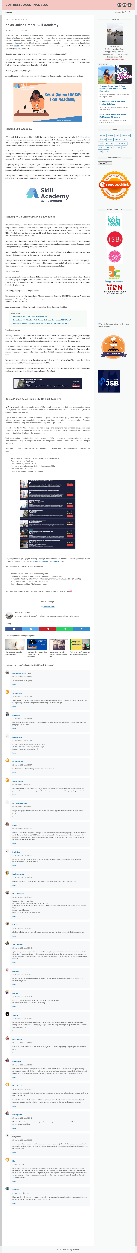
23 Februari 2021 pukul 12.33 (22, 1043)
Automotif (102, 135)
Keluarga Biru (17, 1115)
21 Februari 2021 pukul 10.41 (22, 719)
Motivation (109, 143)
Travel (106, 151)
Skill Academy (84, 137)
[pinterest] (47, 629)
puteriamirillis (17, 1039)
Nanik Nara (16, 852)
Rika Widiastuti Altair (19, 803)
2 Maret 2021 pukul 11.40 (20, 1193)
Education (102, 139)
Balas (14, 684)
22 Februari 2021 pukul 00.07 (22, 765)
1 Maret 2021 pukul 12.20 (20, 1164)
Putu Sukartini (17, 737)
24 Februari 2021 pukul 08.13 (22, 1089)
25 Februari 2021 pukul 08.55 (22, 1140)
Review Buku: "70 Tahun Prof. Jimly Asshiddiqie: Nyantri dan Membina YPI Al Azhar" (42, 320)
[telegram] (81, 629)
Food (124, 139)
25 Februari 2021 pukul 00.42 (22, 1118)
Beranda (8, 12)
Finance (117, 139)
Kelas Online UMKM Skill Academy (46, 561)
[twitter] (30, 629)
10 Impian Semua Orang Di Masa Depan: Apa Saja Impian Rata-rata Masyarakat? (112, 88)
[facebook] (13, 629)
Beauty (110, 135)
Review (117, 147)
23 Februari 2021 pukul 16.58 (22, 1065)
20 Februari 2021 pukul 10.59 (22, 677)
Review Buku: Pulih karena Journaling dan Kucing (30, 316)
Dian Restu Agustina (19, 673)
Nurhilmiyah (16, 1061)
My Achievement (121, 143)
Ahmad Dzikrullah (18, 781)
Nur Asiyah (16, 715)
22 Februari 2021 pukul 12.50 (22, 807)
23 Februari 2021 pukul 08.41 (22, 948)
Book (117, 135)
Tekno (124, 147)
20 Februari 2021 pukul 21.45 (22, 696)
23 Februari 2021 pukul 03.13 (22, 928)
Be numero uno (17, 762)
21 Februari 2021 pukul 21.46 (22, 741)
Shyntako (15, 971)
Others (101, 147)
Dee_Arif (15, 993)
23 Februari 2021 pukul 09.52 (22, 1018)
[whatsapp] (64, 629)
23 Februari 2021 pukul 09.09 (22, 974)
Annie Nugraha (17, 945)
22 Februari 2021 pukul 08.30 (22, 785)
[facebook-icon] (119, 4)
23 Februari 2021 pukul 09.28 (22, 996)
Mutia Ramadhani (18, 1086)
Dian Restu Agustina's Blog (26, 5)
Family (110, 139)
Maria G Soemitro (18, 894)
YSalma (15, 1015)
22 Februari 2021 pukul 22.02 (22, 877)
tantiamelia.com (18, 874)
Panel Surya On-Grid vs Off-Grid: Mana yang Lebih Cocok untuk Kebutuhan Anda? (41, 323)
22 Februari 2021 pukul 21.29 (22, 829)
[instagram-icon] (124, 4)
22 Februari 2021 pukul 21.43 (22, 855)
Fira (13, 1161)
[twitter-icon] (129, 4)
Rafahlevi (15, 925)
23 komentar (23, 30)
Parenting (109, 147)
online (16, 46)
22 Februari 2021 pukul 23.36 (22, 897)
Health (101, 143)
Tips (100, 151)
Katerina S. (16, 825)
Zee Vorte (15, 1190)
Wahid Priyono (17, 693)
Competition (125, 135)
